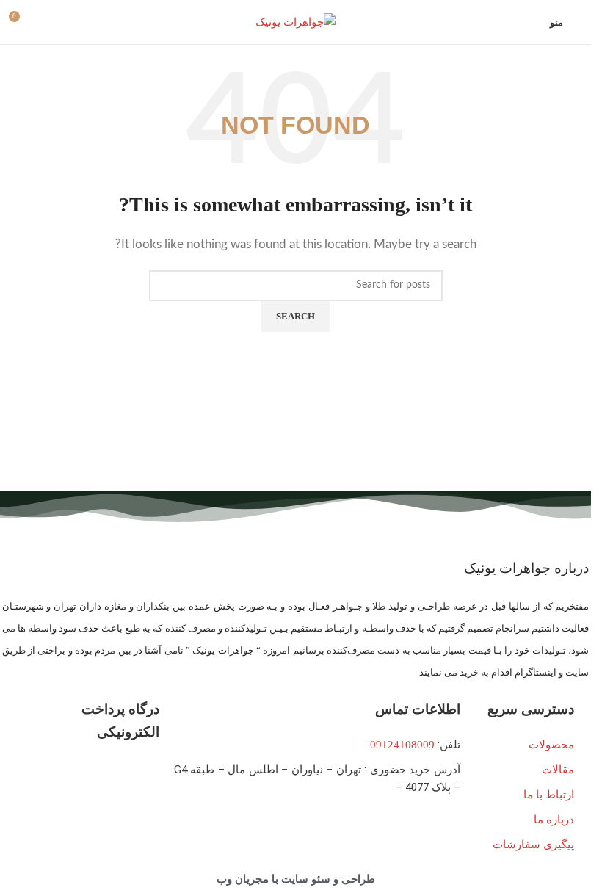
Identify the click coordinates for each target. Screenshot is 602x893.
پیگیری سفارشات (533, 844)
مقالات (558, 770)
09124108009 (402, 745)
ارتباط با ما (548, 794)
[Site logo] (295, 20)
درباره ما (554, 819)
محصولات (551, 745)
